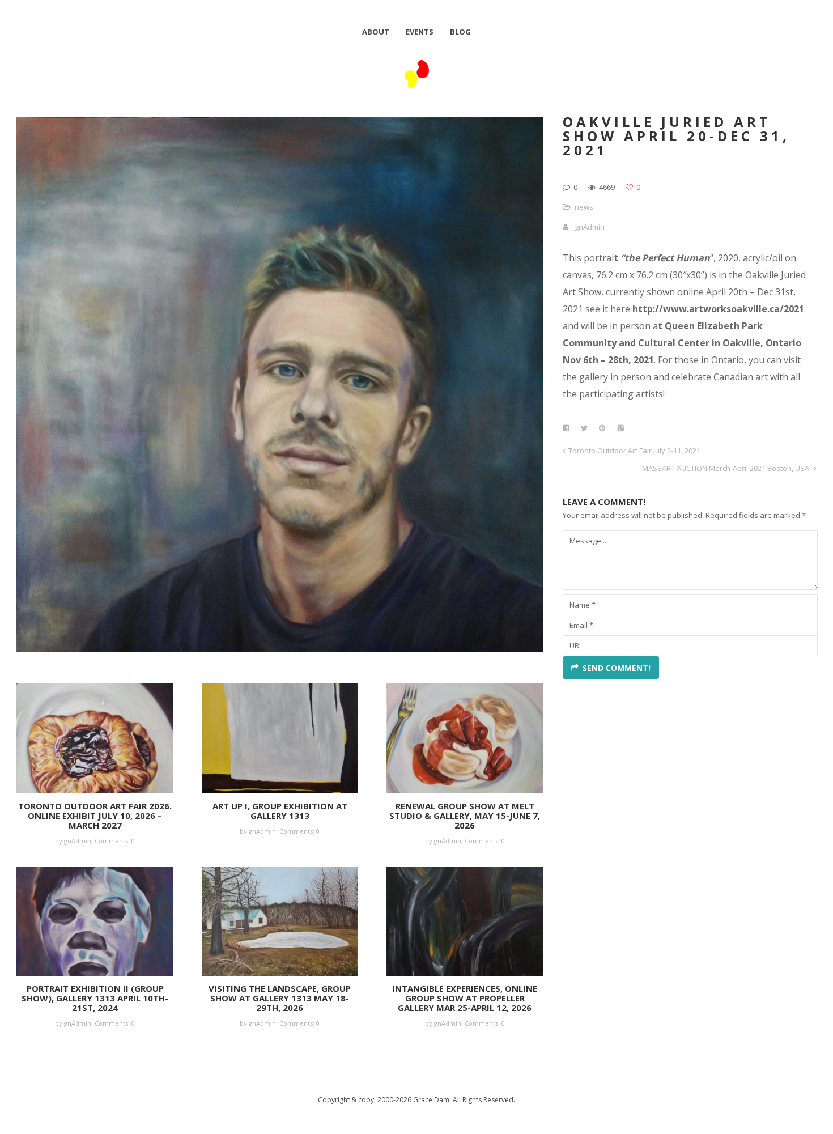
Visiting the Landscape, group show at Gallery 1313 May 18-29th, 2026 (280, 998)
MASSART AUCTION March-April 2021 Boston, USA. (726, 468)
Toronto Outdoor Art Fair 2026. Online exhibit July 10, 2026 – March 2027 (95, 815)
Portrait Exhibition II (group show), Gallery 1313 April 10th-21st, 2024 (95, 998)
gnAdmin (590, 227)
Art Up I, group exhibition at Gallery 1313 (279, 810)
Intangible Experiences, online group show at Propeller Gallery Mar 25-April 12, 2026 (464, 998)
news (584, 207)
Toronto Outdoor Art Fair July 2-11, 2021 (634, 450)
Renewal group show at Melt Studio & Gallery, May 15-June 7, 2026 (464, 815)
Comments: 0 (115, 840)
